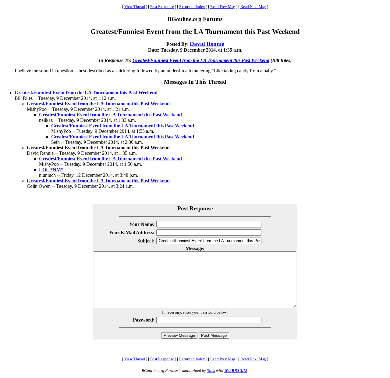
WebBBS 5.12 (235, 370)
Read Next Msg (253, 6)
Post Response (162, 6)
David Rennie (207, 44)
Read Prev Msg (222, 6)
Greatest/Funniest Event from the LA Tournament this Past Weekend (201, 60)
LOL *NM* (51, 169)
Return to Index (192, 6)
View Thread (134, 6)
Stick (211, 370)
